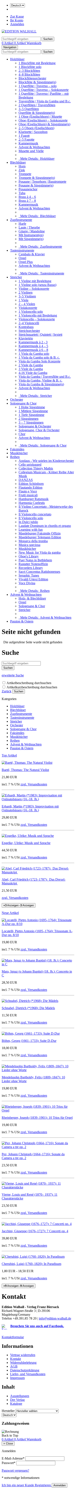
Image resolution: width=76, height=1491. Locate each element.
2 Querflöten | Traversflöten (37, 105)
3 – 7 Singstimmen (31, 422)
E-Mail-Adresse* (13, 1458)
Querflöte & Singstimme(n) (37, 113)
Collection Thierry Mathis (36, 468)
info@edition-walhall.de (55, 1318)
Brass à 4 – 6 (27, 197)
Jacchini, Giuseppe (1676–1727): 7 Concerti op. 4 (35, 1231)
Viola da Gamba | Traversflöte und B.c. (45, 376)
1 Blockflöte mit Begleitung (37, 63)
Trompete (25, 174)
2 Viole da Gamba (31, 365)
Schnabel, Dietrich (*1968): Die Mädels (28, 1008)
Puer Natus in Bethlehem (35, 560)
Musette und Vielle (31, 151)
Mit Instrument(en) (31, 235)
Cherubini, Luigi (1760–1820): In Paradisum (31, 1264)
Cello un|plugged (30, 464)
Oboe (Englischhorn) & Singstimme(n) (44, 124)
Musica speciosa (29, 545)
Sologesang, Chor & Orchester (39, 430)
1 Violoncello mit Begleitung (38, 315)
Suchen (18, 691)
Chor (22, 434)
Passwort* (8, 1463)
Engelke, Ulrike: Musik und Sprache (26, 843)
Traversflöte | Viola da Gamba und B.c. (45, 101)
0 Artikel (8, 43)
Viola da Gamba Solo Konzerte (39, 361)
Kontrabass (26, 327)
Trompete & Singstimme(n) (37, 178)
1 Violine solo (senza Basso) (37, 285)
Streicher (16, 277)
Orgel (22, 258)
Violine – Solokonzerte (34, 288)
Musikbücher (19, 453)
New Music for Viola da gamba (40, 552)
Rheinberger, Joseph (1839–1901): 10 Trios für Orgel (37, 1117)
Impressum (17, 1378)
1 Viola (23, 300)
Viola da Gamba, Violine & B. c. (40, 380)
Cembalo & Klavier (32, 254)
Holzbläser (17, 59)
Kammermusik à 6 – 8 (33, 350)
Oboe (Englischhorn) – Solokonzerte (43, 120)
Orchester (16, 399)
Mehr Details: (36, 158)
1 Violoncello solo (31, 311)
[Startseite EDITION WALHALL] (19, 31)
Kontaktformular (13, 1337)
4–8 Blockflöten (29, 74)
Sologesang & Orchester (35, 426)
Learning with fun (31, 529)
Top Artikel (9, 755)
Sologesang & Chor (23, 403)
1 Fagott (24, 135)
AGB (14, 1366)
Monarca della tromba (33, 541)
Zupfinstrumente (21, 220)
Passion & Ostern (21, 621)
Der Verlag (17, 1400)
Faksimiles (17, 449)
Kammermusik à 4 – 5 (33, 346)
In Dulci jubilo (28, 522)
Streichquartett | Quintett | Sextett (40, 334)
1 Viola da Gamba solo (34, 353)
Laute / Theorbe (29, 227)
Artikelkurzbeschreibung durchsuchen (32, 687)
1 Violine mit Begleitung (35, 281)
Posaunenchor (28, 189)
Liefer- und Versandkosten (27, 1374)
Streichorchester (29, 330)
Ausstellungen (19, 1396)
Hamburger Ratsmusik (34, 499)
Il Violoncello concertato (35, 514)
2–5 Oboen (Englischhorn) (36, 128)
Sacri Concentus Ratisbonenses (39, 571)
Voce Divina (27, 583)
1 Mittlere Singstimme (33, 411)
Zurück (6, 691)
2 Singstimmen (28, 418)
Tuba (22, 193)
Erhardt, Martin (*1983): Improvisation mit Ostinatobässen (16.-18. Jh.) (30, 808)
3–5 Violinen (27, 296)
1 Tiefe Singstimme (31, 415)
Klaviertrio (26, 338)
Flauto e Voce (28, 491)
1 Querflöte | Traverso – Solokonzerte (44, 90)
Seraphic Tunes (29, 575)
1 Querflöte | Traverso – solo (38, 86)
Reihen (15, 457)
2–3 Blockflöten (29, 70)
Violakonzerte (28, 308)
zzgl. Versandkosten (33, 784)
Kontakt (15, 1359)
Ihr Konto (16, 20)
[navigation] (10, 1435)
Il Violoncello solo (31, 518)
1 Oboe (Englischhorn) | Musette (40, 116)
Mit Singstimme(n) (31, 239)
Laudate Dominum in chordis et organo (45, 526)
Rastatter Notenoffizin (33, 564)
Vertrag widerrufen (22, 1355)
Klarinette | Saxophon (33, 132)
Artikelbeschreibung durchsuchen (29, 683)
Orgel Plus (26, 262)
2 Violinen (26, 292)
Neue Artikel (10, 913)
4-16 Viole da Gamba (33, 373)
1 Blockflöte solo (30, 67)
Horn (22, 166)
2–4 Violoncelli (29, 323)
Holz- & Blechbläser (32, 598)
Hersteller (8, 1411)
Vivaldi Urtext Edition (33, 579)
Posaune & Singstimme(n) (36, 185)
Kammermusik (28, 143)
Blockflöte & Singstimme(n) (37, 82)
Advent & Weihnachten (34, 147)
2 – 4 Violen (27, 304)
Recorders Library (31, 568)
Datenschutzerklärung (24, 1370)
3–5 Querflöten (29, 109)
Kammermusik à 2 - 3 (33, 342)
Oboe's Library (29, 556)
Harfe (22, 223)
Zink (22, 170)
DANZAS (26, 480)
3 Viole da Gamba (31, 369)
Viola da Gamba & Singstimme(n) (41, 384)
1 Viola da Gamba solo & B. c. (39, 357)
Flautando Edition (30, 487)
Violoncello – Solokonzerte (37, 319)
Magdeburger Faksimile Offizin (40, 533)
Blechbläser (18, 162)
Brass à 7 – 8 (27, 200)
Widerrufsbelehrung (23, 1362)
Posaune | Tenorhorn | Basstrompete (42, 181)
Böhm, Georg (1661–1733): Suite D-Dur (29, 1041)
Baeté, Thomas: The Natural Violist (25, 770)
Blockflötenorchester (32, 78)
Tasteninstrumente (22, 250)
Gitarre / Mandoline (32, 231)
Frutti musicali (28, 495)
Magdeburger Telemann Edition (40, 537)
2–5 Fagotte (26, 139)
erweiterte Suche (13, 675)
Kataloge (16, 1403)
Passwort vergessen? (15, 1470)
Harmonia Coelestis (32, 503)
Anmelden (17, 24)
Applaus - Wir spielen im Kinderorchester (46, 461)
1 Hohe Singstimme (32, 407)
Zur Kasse (17, 16)
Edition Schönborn (31, 483)
